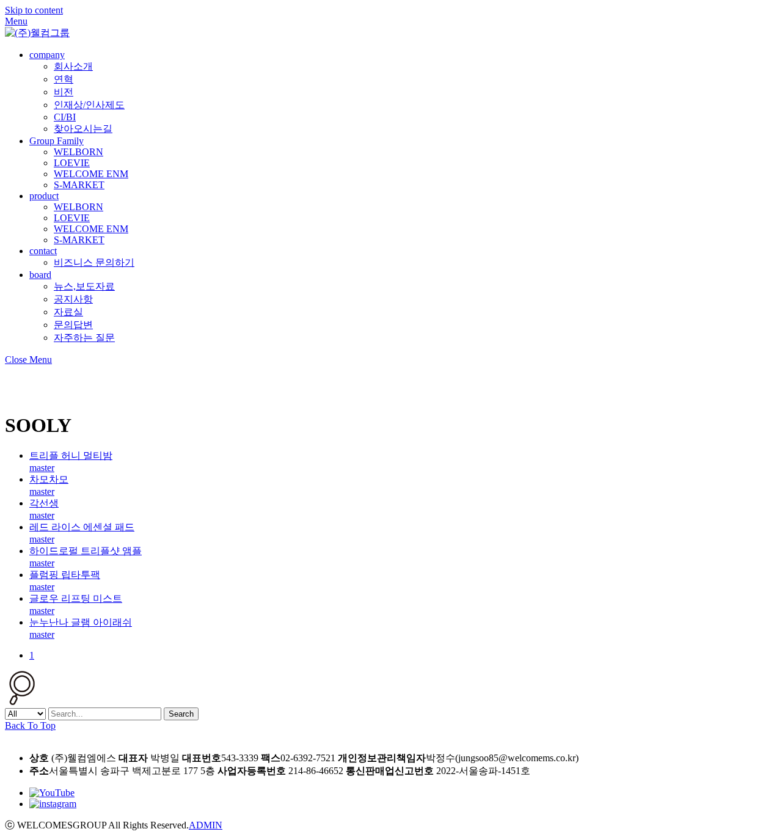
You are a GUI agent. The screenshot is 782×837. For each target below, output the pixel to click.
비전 (63, 92)
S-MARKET (79, 185)
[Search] (22, 701)
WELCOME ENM (91, 174)
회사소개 (73, 66)
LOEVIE (72, 163)
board (40, 274)
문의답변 (73, 325)
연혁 (63, 79)
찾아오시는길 (83, 128)
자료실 (68, 312)
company (47, 54)
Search (181, 713)
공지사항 (73, 299)
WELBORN (78, 152)
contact (43, 251)
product (44, 196)
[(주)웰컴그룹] (37, 32)
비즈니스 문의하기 (94, 262)
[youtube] (52, 793)
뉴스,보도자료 (84, 286)
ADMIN (205, 825)
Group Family (56, 141)
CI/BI (65, 117)
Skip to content (34, 10)
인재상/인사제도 (89, 105)
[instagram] (52, 804)
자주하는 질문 (84, 337)
